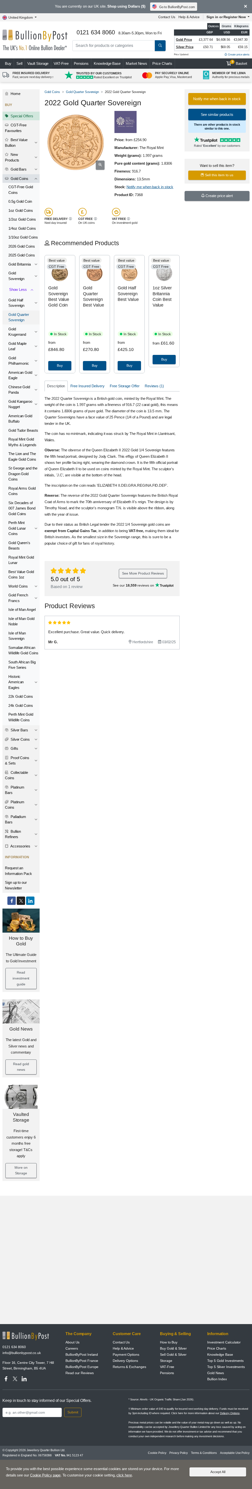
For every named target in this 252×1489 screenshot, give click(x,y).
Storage (166, 1361)
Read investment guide (21, 978)
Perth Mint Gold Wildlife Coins (20, 717)
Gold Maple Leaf (17, 346)
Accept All (217, 1472)
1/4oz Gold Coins (22, 228)
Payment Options (126, 1354)
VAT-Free (61, 63)
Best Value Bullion (16, 143)
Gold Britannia (19, 264)
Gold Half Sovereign (16, 303)
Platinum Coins (14, 805)
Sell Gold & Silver (173, 1354)
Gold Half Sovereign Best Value (128, 293)
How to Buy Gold (21, 941)
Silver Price (184, 47)
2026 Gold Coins (21, 246)
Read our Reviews (79, 1373)
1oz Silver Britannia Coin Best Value (162, 296)
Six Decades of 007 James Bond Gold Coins (21, 508)
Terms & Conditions (204, 1453)
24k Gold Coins (20, 705)
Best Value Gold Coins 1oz (21, 574)
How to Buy (168, 1342)
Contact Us (166, 17)
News (136, 63)
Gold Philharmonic (18, 361)
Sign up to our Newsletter (16, 885)
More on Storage (21, 1170)
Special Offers (21, 116)
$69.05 (225, 47)
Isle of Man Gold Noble (21, 621)
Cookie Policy (157, 1453)
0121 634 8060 (14, 1347)
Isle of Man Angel (22, 609)
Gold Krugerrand (17, 332)
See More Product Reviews (143, 573)
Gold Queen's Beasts (19, 545)
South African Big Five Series (22, 665)
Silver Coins (20, 739)
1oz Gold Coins (20, 210)
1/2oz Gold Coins (22, 219)
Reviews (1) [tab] (154, 386)
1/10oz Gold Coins (23, 237)
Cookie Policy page (45, 1475)
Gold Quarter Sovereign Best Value (93, 296)
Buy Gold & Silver (173, 1348)
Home (15, 94)
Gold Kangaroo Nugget (20, 404)
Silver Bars (19, 730)
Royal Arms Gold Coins (22, 491)
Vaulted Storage (21, 1117)
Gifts (14, 748)
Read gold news (21, 1067)
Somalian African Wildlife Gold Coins (23, 650)
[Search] (160, 45)
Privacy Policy (178, 1453)
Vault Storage (37, 63)
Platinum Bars (14, 790)
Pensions (81, 63)
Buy (8, 63)
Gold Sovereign (16, 276)
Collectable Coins (16, 775)
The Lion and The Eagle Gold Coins (22, 456)
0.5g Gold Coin (20, 201)
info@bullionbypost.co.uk (21, 1353)
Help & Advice (189, 17)
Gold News (20, 1029)
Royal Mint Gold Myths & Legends (22, 442)
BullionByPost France (81, 1361)
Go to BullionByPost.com (177, 7)
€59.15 (243, 47)
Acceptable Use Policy (235, 1453)
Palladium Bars (15, 819)
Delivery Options (125, 1361)
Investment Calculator (224, 1342)
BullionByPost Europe (81, 1367)
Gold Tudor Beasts (23, 430)
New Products (12, 157)
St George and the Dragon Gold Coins (22, 473)
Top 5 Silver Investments (226, 1367)
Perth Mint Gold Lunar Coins (17, 528)
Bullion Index (217, 1379)
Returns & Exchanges (129, 1367)
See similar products (217, 114)
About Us (72, 1342)
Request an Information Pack (18, 871)
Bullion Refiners (13, 834)
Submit (72, 1412)
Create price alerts (238, 54)
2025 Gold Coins (21, 255)
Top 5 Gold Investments (225, 1361)
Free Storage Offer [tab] (125, 386)
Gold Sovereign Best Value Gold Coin (58, 296)
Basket (239, 63)
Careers (71, 1348)
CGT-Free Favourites (16, 128)
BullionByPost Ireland (81, 1354)
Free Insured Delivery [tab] (87, 386)
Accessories (20, 846)
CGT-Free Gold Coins (20, 190)
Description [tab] (56, 386)
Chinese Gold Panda (19, 390)
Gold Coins (19, 178)
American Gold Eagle (20, 375)
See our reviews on (134, 585)
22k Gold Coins (20, 696)
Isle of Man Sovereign (17, 636)
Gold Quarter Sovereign (18, 317)
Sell (19, 63)
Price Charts (162, 63)
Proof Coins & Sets (17, 760)
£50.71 (208, 47)
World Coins (18, 586)
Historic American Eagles (16, 682)
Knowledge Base (107, 63)
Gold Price (184, 39)
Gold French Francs (18, 598)
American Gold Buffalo (20, 419)
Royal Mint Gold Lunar (21, 560)
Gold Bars (18, 169)
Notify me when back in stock (149, 187)
